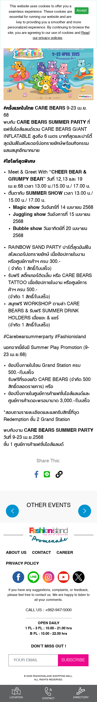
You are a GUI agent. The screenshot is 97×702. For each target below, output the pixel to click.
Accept (82, 10)
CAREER (65, 553)
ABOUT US (16, 553)
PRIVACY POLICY (22, 564)
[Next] (84, 510)
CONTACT (41, 553)
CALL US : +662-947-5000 (49, 610)
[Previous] (12, 510)
